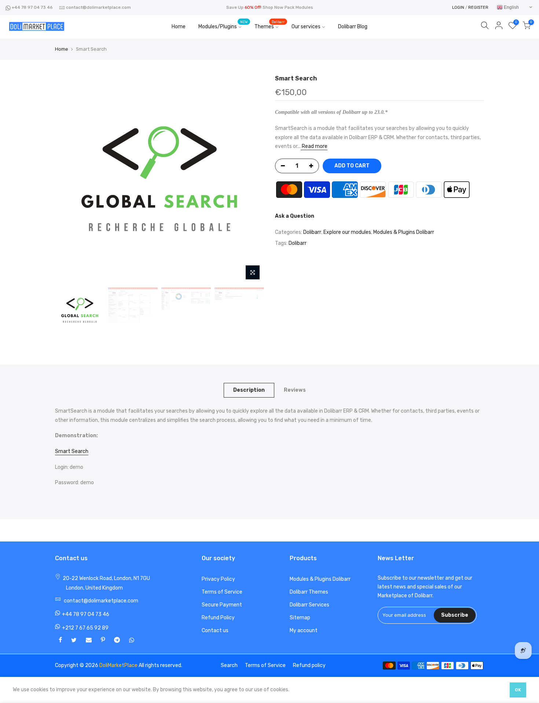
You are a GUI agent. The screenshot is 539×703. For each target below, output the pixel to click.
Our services (306, 26)
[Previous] (68, 179)
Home (179, 26)
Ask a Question (294, 216)
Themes (269, 25)
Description (249, 390)
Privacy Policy (218, 579)
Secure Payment (222, 605)
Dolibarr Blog (352, 26)
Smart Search (71, 451)
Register (478, 7)
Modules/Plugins (222, 25)
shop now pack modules (288, 7)
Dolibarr (312, 232)
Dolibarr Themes (309, 592)
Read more (314, 147)
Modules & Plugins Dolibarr (403, 232)
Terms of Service (222, 592)
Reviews (295, 390)
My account (304, 630)
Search (229, 665)
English (511, 7)
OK (518, 689)
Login (458, 7)
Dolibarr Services (309, 605)
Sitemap (300, 618)
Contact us (215, 630)
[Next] (251, 179)
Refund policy (309, 665)
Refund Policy (218, 618)
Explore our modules (347, 232)
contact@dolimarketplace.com (98, 7)
